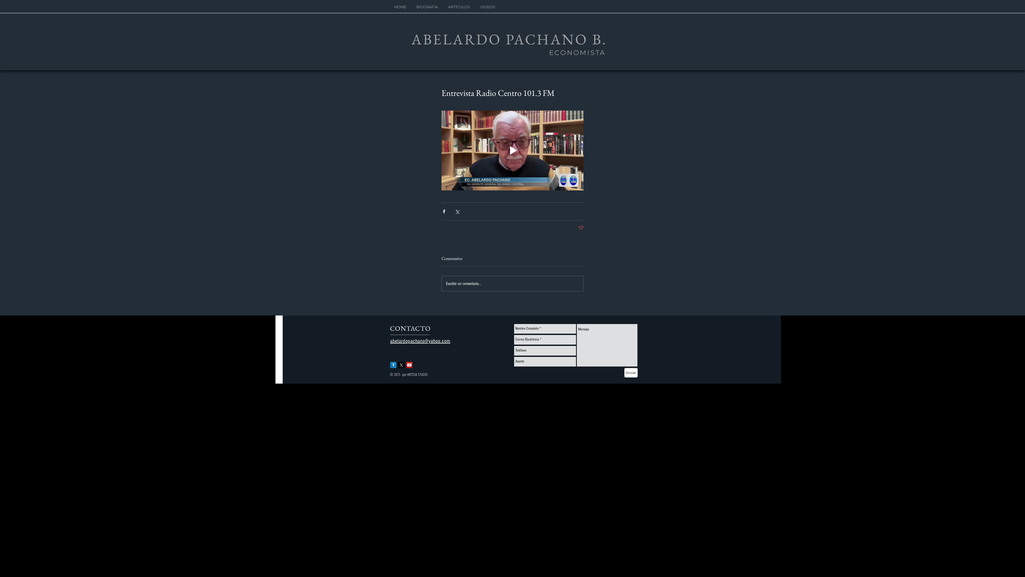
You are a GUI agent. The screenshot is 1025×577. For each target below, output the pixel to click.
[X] (401, 365)
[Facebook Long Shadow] (393, 365)
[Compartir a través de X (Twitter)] (457, 211)
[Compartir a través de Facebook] (444, 211)
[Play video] (512, 150)
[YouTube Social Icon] (409, 365)
